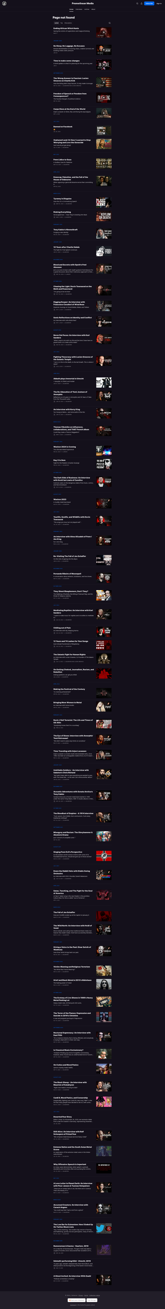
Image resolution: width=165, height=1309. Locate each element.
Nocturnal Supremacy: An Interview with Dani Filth (72, 1034)
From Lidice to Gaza (62, 160)
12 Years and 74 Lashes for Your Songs (70, 641)
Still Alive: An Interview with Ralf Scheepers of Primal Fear (68, 1133)
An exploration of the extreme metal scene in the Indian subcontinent (71, 1153)
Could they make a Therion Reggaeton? (66, 432)
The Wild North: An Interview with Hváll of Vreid (72, 927)
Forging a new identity (60, 232)
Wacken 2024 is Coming (64, 447)
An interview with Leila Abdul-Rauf (64, 320)
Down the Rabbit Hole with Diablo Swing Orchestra (71, 872)
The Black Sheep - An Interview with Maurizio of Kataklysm (70, 1083)
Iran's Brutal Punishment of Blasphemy (66, 644)
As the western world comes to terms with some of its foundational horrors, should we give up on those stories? (72, 856)
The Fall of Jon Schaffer (64, 912)
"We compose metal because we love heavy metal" (70, 1137)
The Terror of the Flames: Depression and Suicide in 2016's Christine (72, 1014)
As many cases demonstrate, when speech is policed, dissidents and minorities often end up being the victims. (72, 1168)
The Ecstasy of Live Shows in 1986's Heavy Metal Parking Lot (73, 999)
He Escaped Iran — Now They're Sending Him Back (70, 215)
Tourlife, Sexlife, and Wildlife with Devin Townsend (71, 518)
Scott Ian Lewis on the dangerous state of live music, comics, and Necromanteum (73, 484)
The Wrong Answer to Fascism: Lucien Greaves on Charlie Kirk (70, 79)
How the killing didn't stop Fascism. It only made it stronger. (73, 83)
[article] (82, 32)
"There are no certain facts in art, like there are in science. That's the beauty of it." (72, 1189)
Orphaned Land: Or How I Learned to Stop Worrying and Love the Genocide (72, 141)
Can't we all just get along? (62, 145)
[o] (104, 32)
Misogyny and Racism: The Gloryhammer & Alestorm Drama (73, 833)
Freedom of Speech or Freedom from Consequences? (70, 95)
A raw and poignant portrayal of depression (67, 1018)
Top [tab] (61, 23)
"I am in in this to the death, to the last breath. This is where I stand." (73, 363)
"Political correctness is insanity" (64, 1279)
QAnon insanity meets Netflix (63, 1067)
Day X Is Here (59, 460)
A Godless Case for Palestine (62, 162)
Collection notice (94, 1295)
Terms (86, 1295)
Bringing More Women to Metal (67, 702)
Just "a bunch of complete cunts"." (64, 837)
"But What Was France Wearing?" (64, 969)
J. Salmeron (65, 85)
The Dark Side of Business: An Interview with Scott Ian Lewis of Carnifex (71, 479)
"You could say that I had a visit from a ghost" (68, 1210)
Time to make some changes (66, 61)
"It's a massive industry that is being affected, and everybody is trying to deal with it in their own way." (73, 1039)
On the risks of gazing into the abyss (65, 559)
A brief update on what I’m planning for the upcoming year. (73, 63)
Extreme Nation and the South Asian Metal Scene (72, 1148)
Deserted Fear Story (62, 1117)
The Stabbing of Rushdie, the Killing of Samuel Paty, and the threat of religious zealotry (73, 595)
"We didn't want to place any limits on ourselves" (69, 741)
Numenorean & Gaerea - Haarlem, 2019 (70, 1246)
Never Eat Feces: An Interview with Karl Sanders (71, 336)
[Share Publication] (141, 3)
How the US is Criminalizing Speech (65, 201)
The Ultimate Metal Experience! (63, 449)
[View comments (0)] (67, 36)
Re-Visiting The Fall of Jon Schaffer (69, 556)
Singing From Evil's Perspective (67, 852)
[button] (71, 9)
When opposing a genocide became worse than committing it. (73, 183)
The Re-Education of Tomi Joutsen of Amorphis (70, 393)
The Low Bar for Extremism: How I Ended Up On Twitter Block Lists (73, 1225)
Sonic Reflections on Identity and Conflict (72, 318)
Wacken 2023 (59, 499)
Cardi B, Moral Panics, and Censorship (70, 1098)
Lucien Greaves (76, 85)
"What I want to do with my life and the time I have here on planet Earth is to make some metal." (72, 341)
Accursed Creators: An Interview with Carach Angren (70, 1206)
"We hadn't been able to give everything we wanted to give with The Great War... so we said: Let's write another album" (73, 776)
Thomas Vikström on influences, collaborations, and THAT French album (71, 428)
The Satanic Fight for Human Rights (69, 654)
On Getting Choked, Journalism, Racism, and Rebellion (73, 670)
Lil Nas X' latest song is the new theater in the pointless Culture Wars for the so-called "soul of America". (71, 897)
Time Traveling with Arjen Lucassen (69, 751)
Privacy (81, 1295)
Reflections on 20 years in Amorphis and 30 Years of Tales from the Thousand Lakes (72, 398)
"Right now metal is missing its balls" (65, 1087)
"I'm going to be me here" (61, 292)
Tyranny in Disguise (62, 199)
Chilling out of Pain (62, 628)
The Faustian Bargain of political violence (66, 99)
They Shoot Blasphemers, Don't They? (70, 591)
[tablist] (63, 23)
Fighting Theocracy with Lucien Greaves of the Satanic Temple (73, 358)
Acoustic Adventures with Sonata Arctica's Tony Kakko (73, 793)
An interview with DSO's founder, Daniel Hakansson (70, 876)
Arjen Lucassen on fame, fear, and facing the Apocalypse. (72, 112)
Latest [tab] (57, 23)
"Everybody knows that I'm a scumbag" (66, 725)
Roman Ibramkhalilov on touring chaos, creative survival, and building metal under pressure (73, 49)
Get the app (92, 1300)
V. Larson (67, 274)
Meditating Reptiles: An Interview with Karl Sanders (73, 611)
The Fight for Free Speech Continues (65, 250)
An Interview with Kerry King (66, 409)
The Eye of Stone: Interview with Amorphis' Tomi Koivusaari (73, 737)
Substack (73, 1305)
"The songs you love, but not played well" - (67, 522)
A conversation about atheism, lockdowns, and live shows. (72, 576)
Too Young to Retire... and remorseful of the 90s (69, 412)
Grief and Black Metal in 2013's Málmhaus (72, 980)
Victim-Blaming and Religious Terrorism (71, 967)
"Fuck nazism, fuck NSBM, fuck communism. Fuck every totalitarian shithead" (71, 817)
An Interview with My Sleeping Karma (65, 630)
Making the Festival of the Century (69, 689)
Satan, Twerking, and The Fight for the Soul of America (72, 892)
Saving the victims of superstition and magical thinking (71, 31)
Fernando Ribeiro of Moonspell (67, 574)
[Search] (137, 3)
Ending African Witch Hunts (66, 28)
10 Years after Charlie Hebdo (66, 247)
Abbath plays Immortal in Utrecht (68, 379)
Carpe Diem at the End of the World (69, 109)
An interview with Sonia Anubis (63, 705)
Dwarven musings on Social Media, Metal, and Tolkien (71, 307)
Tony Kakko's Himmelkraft (65, 230)
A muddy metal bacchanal (62, 502)
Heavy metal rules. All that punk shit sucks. (67, 1003)
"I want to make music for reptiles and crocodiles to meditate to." (73, 616)
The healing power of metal (62, 983)
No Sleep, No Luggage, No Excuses (69, 46)
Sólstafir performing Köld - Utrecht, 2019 (72, 1261)
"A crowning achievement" (62, 692)
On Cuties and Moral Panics (65, 1065)
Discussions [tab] (68, 23)
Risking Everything (62, 212)
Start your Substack (77, 1300)
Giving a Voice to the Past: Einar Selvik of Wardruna (72, 948)
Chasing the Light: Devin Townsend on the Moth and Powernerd (72, 287)
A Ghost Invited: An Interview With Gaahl (72, 1276)
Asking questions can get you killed (65, 675)
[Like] (54, 206)
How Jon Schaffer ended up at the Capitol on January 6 (71, 915)
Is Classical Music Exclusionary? (68, 1050)
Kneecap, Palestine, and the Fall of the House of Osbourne (70, 178)
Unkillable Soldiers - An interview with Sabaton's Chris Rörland (71, 771)
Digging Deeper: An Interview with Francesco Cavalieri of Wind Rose (69, 303)
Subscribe (149, 3)
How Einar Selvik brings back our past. (66, 952)
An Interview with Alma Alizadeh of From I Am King (72, 538)
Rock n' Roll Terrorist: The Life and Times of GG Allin (73, 721)
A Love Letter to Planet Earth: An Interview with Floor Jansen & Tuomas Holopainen (72, 1184)
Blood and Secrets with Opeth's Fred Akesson (69, 266)
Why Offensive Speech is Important (69, 1164)
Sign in (159, 3)
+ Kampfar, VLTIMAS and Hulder (64, 381)
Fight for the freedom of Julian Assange (66, 463)
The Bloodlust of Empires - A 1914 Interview (73, 813)
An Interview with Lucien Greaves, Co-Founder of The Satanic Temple (73, 658)
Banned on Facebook (62, 127)
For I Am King (58, 542)
